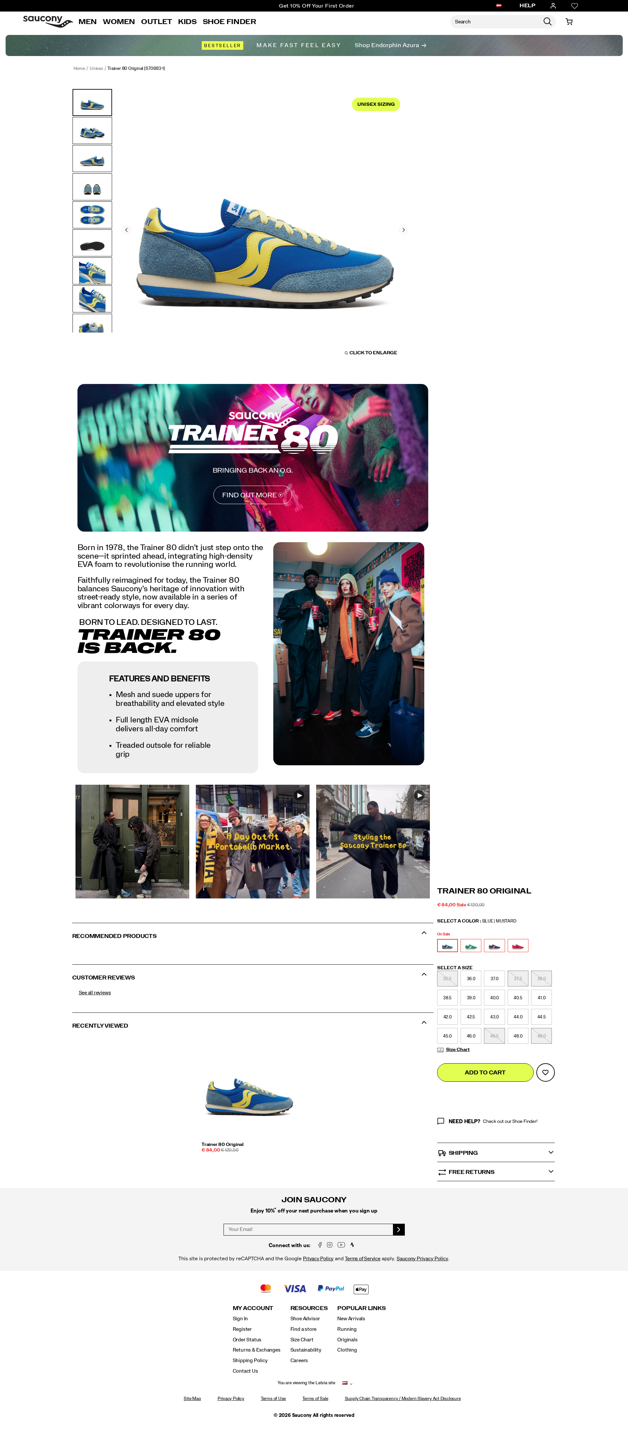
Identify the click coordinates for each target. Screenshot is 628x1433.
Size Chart (458, 1049)
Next (403, 230)
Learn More (132, 841)
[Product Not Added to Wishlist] (545, 1072)
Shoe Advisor (305, 1318)
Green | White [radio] (471, 945)
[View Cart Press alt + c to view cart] (569, 21)
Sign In (240, 1318)
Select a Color (476, 921)
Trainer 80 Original (222, 1144)
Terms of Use (273, 1398)
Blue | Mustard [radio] (447, 945)
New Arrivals (351, 1318)
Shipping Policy (250, 1360)
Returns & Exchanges (257, 1350)
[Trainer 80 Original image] (249, 1088)
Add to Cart (485, 1072)
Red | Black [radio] (518, 945)
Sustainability (305, 1350)
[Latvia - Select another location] (499, 6)
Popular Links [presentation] (361, 1308)
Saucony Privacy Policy (422, 1258)
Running (347, 1329)
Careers (299, 1360)
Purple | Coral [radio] (494, 945)
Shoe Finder (229, 21)
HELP (527, 5)
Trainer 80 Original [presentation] (484, 891)
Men (87, 21)
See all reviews (95, 992)
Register (242, 1329)
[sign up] (399, 1230)
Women (119, 21)
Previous (127, 230)
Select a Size (455, 968)
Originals (347, 1339)
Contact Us (245, 1371)
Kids (187, 21)
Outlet (156, 21)
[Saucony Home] (48, 22)
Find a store (303, 1329)
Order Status (247, 1339)
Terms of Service (362, 1258)
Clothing (347, 1350)
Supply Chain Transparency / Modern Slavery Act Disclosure (403, 1398)
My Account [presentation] (253, 1308)
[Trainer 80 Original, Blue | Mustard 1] (265, 229)
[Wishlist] (574, 6)
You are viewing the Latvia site (306, 1383)
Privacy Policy (318, 1258)
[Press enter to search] (547, 21)
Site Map (192, 1398)
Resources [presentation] (309, 1308)
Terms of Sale (315, 1398)
